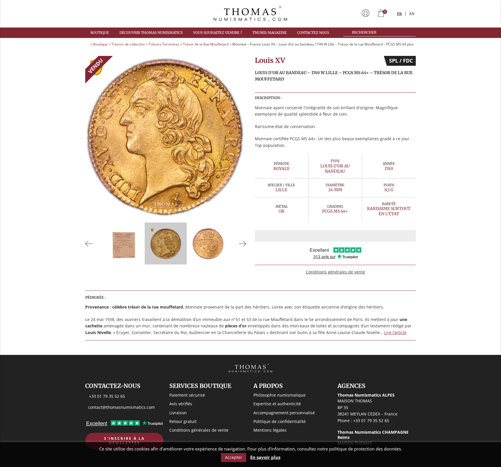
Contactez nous (313, 32)
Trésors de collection (128, 44)
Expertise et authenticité (277, 403)
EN (411, 14)
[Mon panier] (381, 14)
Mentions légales (269, 430)
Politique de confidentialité (279, 421)
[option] (165, 136)
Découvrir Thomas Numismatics (151, 32)
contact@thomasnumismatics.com (121, 407)
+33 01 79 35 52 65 (107, 396)
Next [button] (242, 243)
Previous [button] (89, 243)
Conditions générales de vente (335, 272)
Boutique (99, 32)
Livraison (178, 412)
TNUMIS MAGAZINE (270, 32)
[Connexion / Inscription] (365, 13)
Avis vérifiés (180, 403)
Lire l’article (395, 332)
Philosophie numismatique (279, 395)
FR (399, 14)
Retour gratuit (183, 421)
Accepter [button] (233, 457)
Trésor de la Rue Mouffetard (205, 44)
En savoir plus (265, 457)
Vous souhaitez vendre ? (217, 32)
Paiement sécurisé (187, 395)
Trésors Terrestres (164, 44)
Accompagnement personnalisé (284, 412)
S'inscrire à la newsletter (124, 441)
